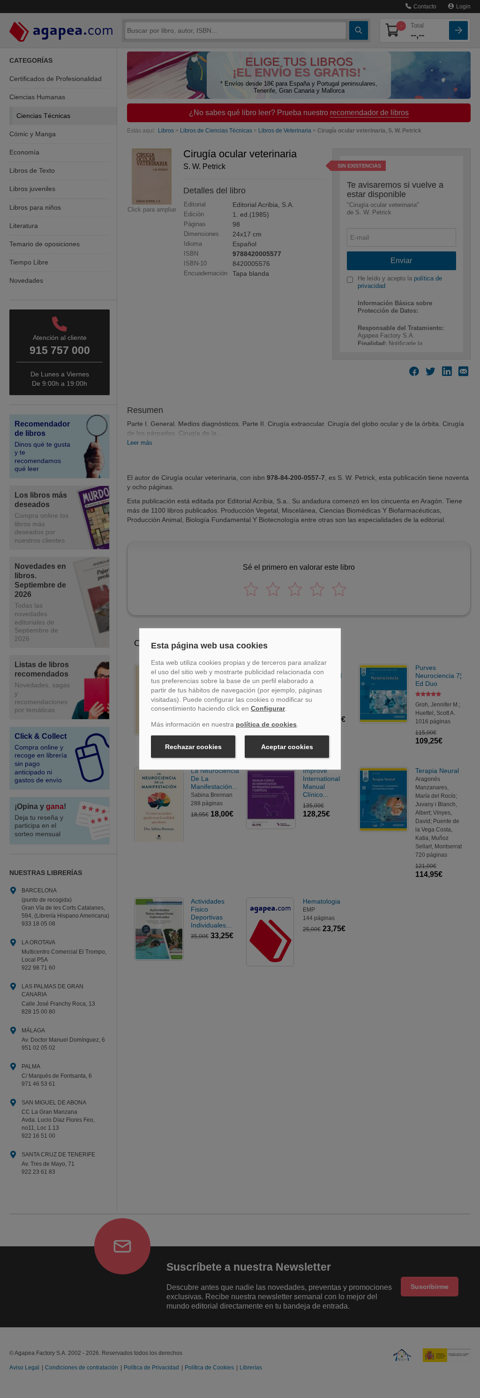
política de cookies (266, 724)
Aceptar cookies (287, 747)
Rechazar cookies (193, 747)
